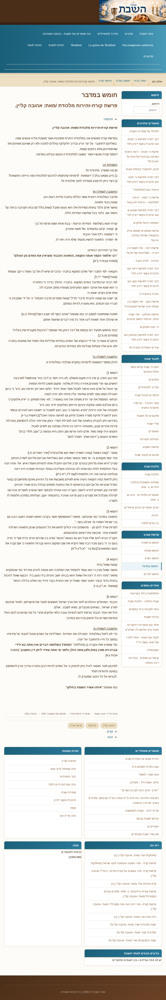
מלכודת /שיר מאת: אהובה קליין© (136, 932)
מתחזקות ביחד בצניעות (144, 593)
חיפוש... (154, 103)
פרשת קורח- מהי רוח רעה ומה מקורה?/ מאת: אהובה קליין (124, 907)
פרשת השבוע (151, 447)
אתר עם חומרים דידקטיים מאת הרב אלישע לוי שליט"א (142, 627)
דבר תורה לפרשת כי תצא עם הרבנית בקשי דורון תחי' (142, 180)
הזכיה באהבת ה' (149, 293)
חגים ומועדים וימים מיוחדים (141, 507)
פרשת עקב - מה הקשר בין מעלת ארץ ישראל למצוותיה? (141, 304)
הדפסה (108, 119)
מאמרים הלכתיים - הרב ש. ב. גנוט (142, 497)
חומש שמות (151, 550)
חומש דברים (151, 574)
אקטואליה (153, 650)
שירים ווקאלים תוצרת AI (144, 347)
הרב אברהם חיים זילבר (62, 784)
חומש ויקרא (152, 558)
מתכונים (154, 379)
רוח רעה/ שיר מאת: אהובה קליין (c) (135, 916)
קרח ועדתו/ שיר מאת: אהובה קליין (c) (133, 883)
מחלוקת (92, 725)
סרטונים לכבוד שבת (147, 454)
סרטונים (148, 56)
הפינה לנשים (56, 45)
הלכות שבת (152, 474)
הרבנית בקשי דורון (65, 800)
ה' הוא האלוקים (149, 327)
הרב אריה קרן (68, 815)
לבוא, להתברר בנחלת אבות (142, 169)
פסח (73, 808)
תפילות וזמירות (149, 439)
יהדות (155, 515)
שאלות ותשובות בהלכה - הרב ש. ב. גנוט (144, 485)
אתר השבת (146, 33)
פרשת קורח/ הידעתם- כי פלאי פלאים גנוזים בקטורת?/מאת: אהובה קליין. (130, 894)
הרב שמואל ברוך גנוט (63, 768)
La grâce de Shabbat (101, 45)
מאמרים (154, 431)
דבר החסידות (68, 776)
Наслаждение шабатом (137, 45)
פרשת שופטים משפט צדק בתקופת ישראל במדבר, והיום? (143, 235)
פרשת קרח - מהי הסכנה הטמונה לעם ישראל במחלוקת (123, 863)
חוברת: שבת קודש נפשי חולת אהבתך (144, 369)
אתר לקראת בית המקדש (144, 609)
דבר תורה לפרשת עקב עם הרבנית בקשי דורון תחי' (143, 284)
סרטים (129, 33)
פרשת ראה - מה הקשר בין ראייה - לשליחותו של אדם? (142, 250)
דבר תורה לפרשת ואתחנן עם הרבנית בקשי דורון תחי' (141, 337)
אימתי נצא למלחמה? (146, 189)
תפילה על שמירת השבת (144, 131)
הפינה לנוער (34, 45)
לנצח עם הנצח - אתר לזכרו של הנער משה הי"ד (143, 640)
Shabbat (76, 45)
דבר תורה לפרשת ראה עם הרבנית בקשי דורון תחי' (143, 271)
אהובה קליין (109, 725)
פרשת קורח (75, 713)
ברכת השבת (151, 616)
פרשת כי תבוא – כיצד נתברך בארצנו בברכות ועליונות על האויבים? (141, 156)
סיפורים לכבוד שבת (147, 395)
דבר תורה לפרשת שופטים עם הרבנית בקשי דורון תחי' (142, 213)
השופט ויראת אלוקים (146, 222)
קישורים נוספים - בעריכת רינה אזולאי (144, 660)
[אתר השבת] (83, 11)
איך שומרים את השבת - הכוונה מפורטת (67, 33)
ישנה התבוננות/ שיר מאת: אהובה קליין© (132, 940)
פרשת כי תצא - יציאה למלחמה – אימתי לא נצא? (143, 200)
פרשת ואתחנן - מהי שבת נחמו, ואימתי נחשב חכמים (143, 317)
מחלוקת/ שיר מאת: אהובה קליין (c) (135, 855)
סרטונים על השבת (148, 415)
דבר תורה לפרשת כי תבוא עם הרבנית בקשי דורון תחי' (142, 142)
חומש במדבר (150, 566)
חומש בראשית (150, 542)
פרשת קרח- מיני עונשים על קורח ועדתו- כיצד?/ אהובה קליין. (123, 873)
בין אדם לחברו (150, 523)
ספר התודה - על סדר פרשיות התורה (146, 406)
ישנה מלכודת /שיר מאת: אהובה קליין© (133, 924)
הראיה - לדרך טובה (147, 260)
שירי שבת (153, 423)
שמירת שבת (68, 792)
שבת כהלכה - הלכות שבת (143, 601)
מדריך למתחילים (108, 33)
